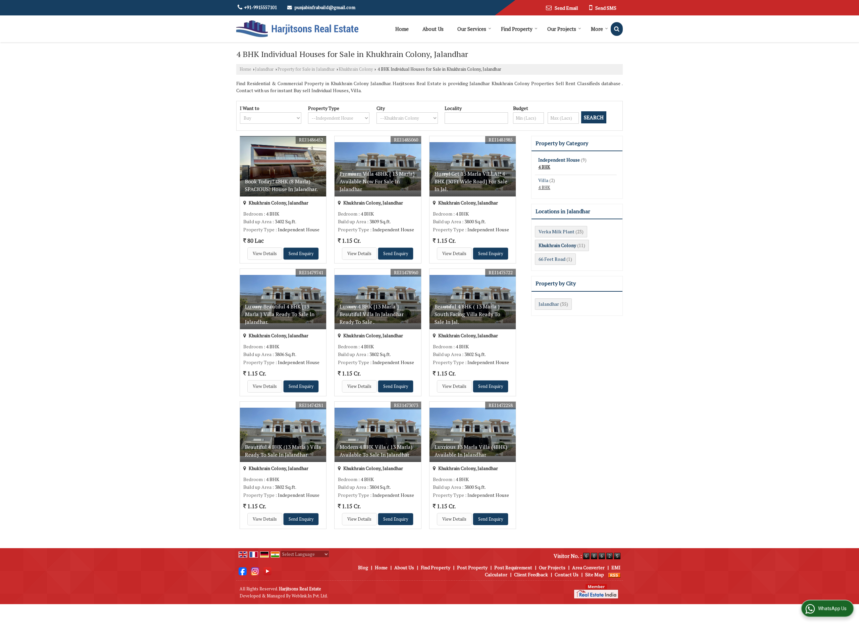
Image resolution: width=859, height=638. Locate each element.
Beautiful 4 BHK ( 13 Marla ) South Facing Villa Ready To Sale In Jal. (467, 314)
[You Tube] (267, 570)
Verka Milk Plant (556, 231)
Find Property (517, 28)
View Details (265, 253)
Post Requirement (513, 567)
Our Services (471, 28)
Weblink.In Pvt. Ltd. (310, 596)
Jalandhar (264, 69)
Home (402, 28)
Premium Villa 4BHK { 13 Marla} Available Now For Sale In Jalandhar (377, 181)
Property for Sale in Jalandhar (306, 69)
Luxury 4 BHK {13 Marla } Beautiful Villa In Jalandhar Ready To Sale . (372, 314)
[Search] (617, 29)
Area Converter (588, 567)
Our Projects (561, 28)
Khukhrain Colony (356, 69)
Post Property (472, 567)
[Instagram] (255, 570)
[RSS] (614, 574)
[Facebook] (243, 570)
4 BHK (544, 167)
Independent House (559, 160)
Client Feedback (531, 574)
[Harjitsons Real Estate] (297, 28)
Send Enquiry (301, 253)
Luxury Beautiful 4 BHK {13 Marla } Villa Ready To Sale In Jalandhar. (279, 314)
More (597, 28)
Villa (543, 180)
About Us (433, 28)
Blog (363, 567)
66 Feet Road (552, 259)
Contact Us (566, 574)
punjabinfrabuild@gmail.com (324, 7)
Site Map (594, 574)
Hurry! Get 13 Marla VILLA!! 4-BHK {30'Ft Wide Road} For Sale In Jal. (471, 181)
